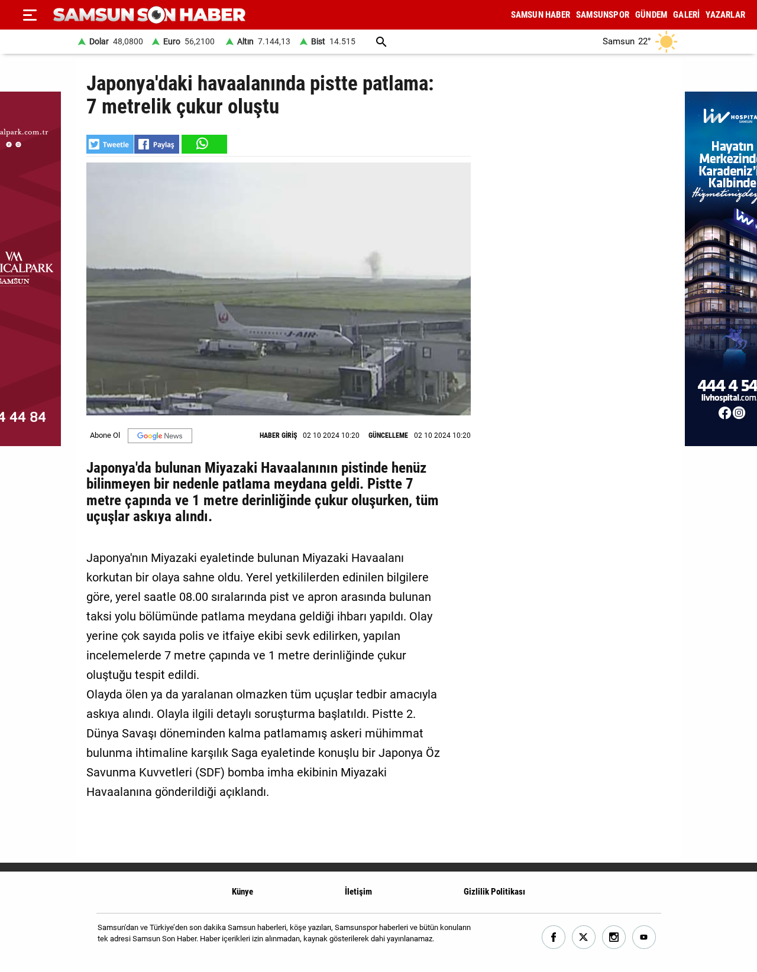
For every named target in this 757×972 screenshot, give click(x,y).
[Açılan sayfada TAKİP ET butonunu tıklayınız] (160, 435)
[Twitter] (584, 937)
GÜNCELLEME (388, 435)
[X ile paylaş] (110, 144)
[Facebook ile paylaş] (156, 144)
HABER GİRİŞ (278, 435)
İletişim (358, 891)
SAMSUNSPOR (602, 14)
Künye (242, 891)
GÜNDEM (651, 14)
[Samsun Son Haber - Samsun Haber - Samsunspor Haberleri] (149, 15)
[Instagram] (614, 937)
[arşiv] (381, 41)
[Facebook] (554, 937)
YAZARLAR (725, 14)
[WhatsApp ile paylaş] (203, 144)
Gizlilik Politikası (494, 891)
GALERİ (686, 14)
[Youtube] (644, 937)
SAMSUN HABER (540, 14)
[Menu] (29, 15)
